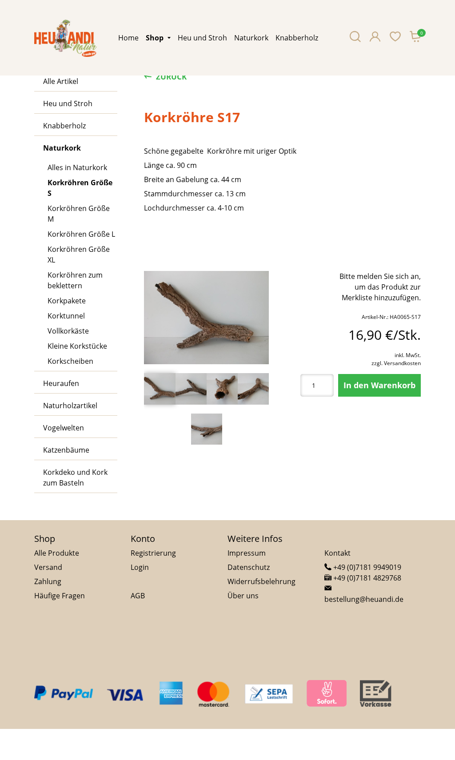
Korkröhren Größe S (80, 188)
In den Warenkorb (379, 385)
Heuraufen (61, 383)
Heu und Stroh (202, 38)
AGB (138, 596)
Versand (48, 567)
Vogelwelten (63, 428)
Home (128, 38)
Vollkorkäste (68, 331)
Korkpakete (67, 301)
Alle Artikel (60, 81)
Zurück (171, 77)
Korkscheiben (70, 361)
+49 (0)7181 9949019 (366, 567)
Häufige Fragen (59, 596)
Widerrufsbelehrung (261, 581)
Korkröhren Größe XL (79, 254)
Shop (155, 38)
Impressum (247, 553)
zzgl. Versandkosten (396, 363)
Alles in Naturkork (77, 167)
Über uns (243, 596)
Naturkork (251, 38)
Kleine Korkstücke (77, 346)
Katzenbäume (66, 450)
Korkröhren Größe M (79, 213)
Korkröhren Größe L (81, 234)
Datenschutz (249, 567)
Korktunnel (66, 316)
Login (140, 567)
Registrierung (153, 553)
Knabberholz (296, 38)
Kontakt (337, 553)
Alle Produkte (56, 553)
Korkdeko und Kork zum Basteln (75, 477)
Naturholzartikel (70, 405)
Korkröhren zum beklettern (75, 280)
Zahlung (47, 581)
